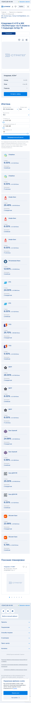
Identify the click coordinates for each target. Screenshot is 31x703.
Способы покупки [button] (6, 632)
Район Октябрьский (8, 14)
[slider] (3, 122)
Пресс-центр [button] (5, 643)
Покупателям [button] (5, 627)
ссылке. (15, 688)
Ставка (5, 160)
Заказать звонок (24, 2)
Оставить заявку (15, 94)
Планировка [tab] (8, 33)
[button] (9, 597)
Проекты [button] (4, 622)
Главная (3, 12)
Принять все (15, 693)
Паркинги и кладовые (15, 12)
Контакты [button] (4, 648)
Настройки (14, 697)
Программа (6, 166)
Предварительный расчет (15, 137)
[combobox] (10, 109)
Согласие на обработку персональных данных (15, 669)
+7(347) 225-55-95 (7, 2)
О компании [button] (5, 638)
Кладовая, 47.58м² (9, 567)
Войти (21, 6)
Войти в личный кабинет (9, 616)
